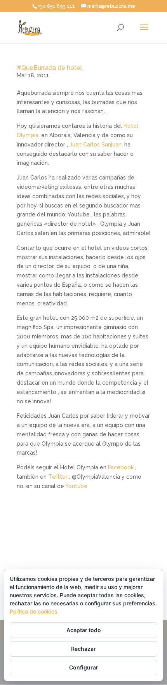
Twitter (58, 477)
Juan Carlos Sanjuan (96, 144)
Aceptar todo (83, 630)
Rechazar (83, 648)
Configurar (83, 667)
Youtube (76, 486)
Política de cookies (33, 611)
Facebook (121, 467)
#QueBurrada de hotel (49, 67)
